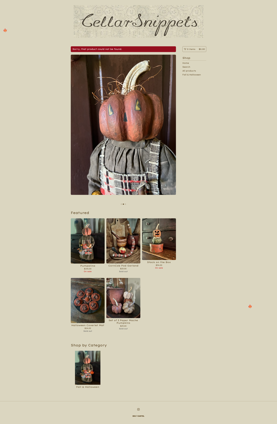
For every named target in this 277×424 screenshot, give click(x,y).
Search (186, 67)
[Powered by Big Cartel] (138, 416)
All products (189, 71)
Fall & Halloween (191, 74)
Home (185, 63)
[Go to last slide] (74, 128)
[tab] (121, 204)
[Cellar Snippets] (138, 21)
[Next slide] (172, 128)
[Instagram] (138, 409)
